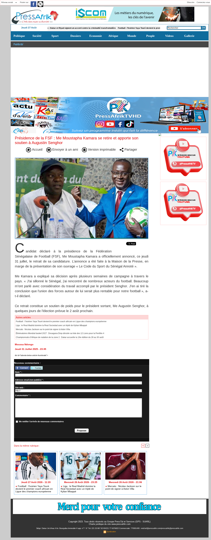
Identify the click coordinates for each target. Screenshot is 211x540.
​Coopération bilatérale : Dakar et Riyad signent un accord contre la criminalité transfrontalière (53, 28)
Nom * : (18, 372)
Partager (130, 149)
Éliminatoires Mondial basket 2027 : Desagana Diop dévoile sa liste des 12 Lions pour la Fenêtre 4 (60, 333)
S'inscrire (190, 2)
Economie (95, 35)
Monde (131, 35)
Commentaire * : (22, 395)
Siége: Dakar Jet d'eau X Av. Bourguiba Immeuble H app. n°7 (60, 528)
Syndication (111, 532)
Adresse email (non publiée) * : (29, 380)
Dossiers (75, 35)
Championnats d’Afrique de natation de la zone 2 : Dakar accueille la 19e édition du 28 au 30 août (60, 337)
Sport (55, 35)
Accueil (36, 149)
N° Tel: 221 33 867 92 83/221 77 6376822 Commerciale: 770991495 (113, 528)
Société (36, 35)
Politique (19, 35)
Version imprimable (101, 149)
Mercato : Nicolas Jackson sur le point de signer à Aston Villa (43, 329)
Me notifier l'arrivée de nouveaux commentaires (41, 421)
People (150, 35)
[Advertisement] (110, 72)
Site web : (19, 388)
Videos (169, 35)
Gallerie (189, 35)
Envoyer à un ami (64, 149)
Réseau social (7, 2)
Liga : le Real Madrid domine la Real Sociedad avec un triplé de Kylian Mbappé (51, 325)
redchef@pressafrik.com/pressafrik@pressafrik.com (162, 528)
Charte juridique (96, 524)
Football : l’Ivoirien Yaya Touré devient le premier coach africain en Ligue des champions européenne (146, 28)
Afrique (113, 35)
